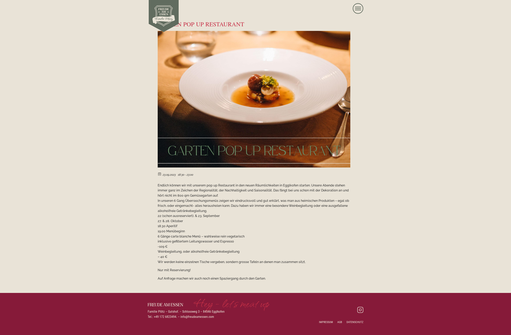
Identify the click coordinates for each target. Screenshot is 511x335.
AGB (339, 322)
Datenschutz (355, 322)
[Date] (160, 174)
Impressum (326, 322)
